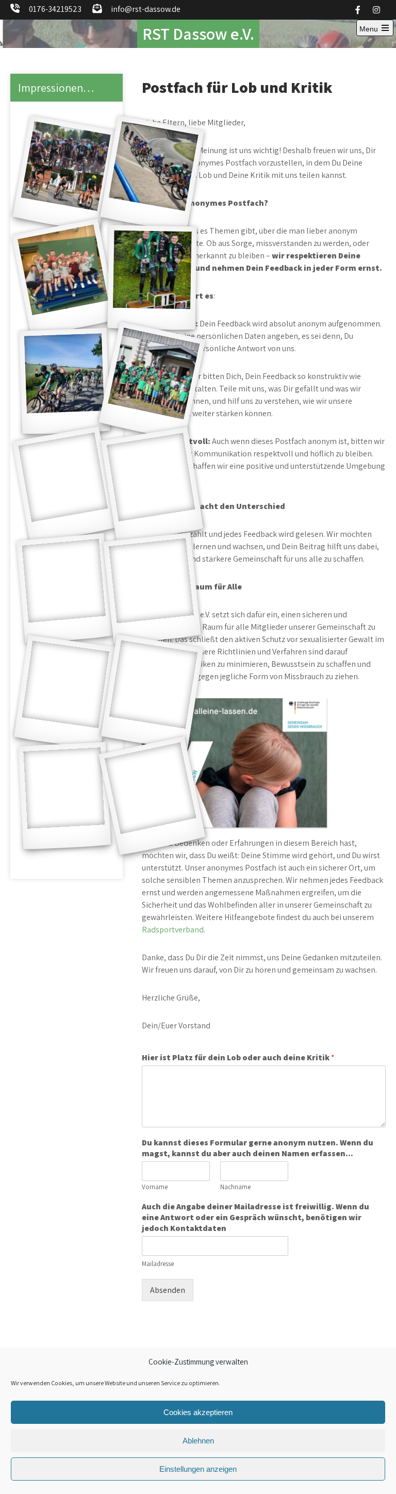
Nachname (235, 1187)
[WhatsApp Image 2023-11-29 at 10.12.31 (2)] (64, 174)
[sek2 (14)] (152, 692)
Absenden (167, 1290)
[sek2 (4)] (64, 796)
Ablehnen (198, 1440)
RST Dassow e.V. (198, 33)
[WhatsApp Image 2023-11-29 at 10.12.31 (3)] (64, 278)
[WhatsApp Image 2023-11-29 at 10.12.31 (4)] (151, 278)
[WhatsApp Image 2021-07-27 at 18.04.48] (64, 485)
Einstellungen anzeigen (198, 1469)
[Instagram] (376, 10)
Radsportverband (173, 929)
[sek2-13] (64, 381)
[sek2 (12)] (64, 692)
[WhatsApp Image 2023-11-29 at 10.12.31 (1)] (152, 796)
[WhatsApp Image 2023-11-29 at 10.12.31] (152, 174)
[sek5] (152, 381)
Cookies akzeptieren (198, 1412)
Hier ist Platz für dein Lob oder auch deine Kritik (238, 1058)
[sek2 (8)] (152, 485)
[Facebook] (358, 10)
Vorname (155, 1187)
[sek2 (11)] (152, 589)
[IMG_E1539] (64, 588)
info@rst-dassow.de (145, 9)
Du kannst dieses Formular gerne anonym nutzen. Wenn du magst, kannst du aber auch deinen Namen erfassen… (257, 1148)
